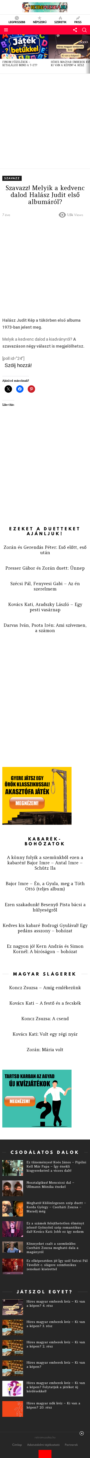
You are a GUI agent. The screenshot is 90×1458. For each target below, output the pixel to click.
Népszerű (40, 22)
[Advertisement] (45, 121)
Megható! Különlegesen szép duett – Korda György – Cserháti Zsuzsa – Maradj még (56, 1207)
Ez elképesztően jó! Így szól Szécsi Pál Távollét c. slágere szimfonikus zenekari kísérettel (57, 1265)
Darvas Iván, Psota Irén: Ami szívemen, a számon (45, 627)
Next (87, 54)
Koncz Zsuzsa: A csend (45, 1018)
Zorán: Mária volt (45, 1049)
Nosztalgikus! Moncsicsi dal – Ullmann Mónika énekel (50, 1184)
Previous (2, 54)
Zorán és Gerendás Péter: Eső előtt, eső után (45, 549)
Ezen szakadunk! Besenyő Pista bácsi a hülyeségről (45, 907)
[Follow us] (75, 29)
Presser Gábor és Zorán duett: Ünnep (45, 568)
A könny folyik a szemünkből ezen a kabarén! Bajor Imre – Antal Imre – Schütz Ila (45, 863)
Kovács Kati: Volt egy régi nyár (45, 1034)
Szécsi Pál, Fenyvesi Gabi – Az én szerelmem (45, 586)
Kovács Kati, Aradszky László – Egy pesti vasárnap (45, 607)
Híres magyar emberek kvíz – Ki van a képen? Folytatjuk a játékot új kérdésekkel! (56, 1387)
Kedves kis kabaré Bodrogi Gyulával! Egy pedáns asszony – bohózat (45, 928)
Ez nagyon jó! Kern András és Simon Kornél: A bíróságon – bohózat (45, 948)
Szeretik (60, 22)
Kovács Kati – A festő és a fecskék (45, 1003)
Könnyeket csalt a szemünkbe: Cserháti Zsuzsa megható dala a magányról (52, 1248)
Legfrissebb (17, 22)
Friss (77, 22)
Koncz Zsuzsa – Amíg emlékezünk (45, 987)
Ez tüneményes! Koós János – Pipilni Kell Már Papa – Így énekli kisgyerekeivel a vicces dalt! (56, 1166)
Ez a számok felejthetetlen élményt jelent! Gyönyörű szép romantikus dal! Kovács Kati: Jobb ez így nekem (55, 1227)
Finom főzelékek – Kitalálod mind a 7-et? (19, 63)
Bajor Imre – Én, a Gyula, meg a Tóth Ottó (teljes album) (45, 886)
